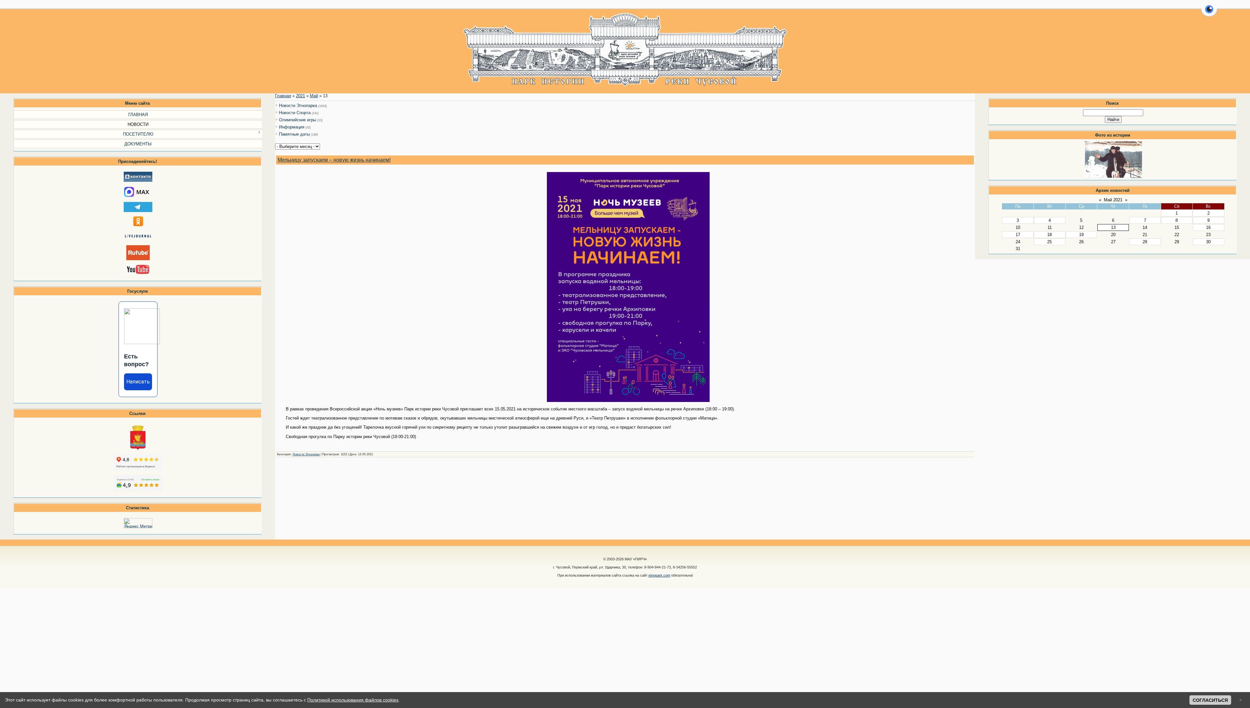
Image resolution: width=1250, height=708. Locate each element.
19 (1081, 234)
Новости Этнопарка (298, 105)
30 (1208, 241)
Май (314, 95)
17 (1018, 234)
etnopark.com (659, 575)
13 (1113, 227)
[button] (1209, 13)
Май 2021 (1113, 199)
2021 (300, 95)
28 (1145, 241)
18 (1049, 234)
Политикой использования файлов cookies (352, 699)
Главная (283, 95)
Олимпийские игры (297, 119)
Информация (291, 127)
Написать (138, 382)
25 (1049, 241)
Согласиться (1210, 700)
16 (1208, 227)
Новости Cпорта (295, 112)
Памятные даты (294, 134)
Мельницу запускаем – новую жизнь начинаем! (334, 160)
